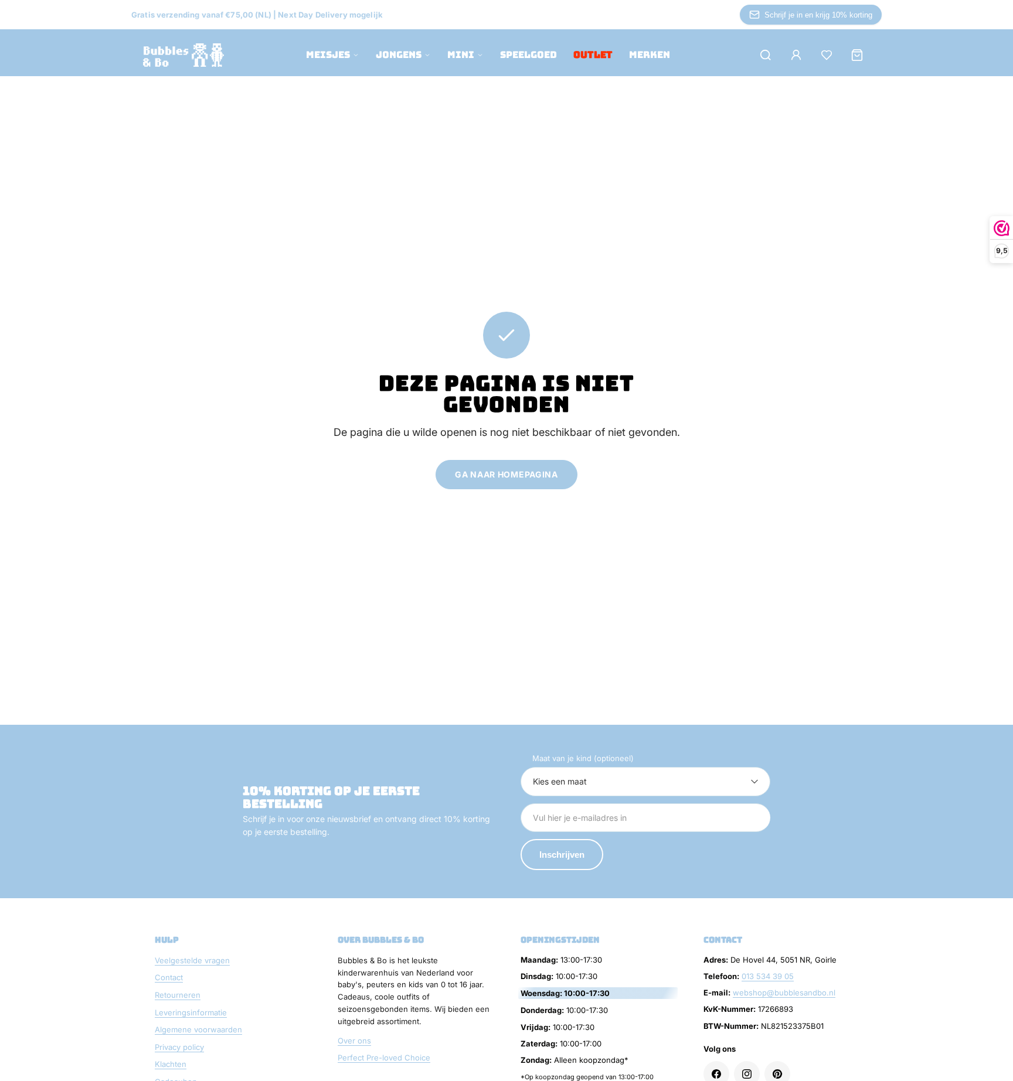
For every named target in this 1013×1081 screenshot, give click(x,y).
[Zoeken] (766, 55)
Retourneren (177, 995)
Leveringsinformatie (191, 1012)
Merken (649, 55)
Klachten (170, 1064)
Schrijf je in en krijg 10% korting (818, 15)
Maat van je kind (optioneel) (583, 758)
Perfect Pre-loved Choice (384, 1057)
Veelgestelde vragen (192, 960)
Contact (169, 977)
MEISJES (328, 55)
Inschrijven (561, 855)
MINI (460, 55)
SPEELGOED (528, 55)
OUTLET (593, 55)
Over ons (354, 1040)
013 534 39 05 (768, 976)
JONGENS (398, 55)
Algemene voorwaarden (198, 1029)
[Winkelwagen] (857, 55)
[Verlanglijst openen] (826, 55)
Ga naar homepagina (506, 474)
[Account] (796, 55)
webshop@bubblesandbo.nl (784, 992)
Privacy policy (179, 1047)
